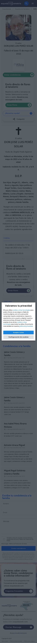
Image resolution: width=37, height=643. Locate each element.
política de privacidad (26, 326)
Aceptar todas (18, 332)
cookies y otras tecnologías (21, 310)
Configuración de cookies (19, 337)
